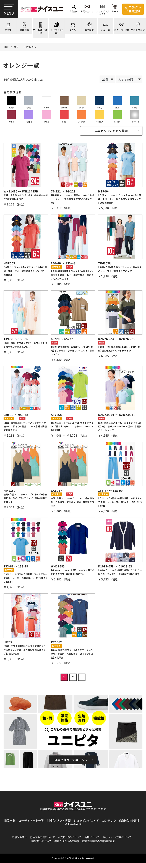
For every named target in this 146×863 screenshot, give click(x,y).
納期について (92, 837)
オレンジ (31, 47)
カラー (17, 47)
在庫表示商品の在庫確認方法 (98, 841)
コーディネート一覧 (31, 820)
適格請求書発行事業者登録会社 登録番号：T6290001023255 (73, 809)
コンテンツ (109, 820)
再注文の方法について (42, 837)
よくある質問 (73, 824)
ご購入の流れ (19, 837)
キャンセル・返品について (117, 837)
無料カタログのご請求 (66, 841)
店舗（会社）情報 (129, 820)
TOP (6, 47)
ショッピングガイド (86, 820)
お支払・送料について (70, 837)
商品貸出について (41, 841)
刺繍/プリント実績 (59, 820)
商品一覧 (9, 820)
